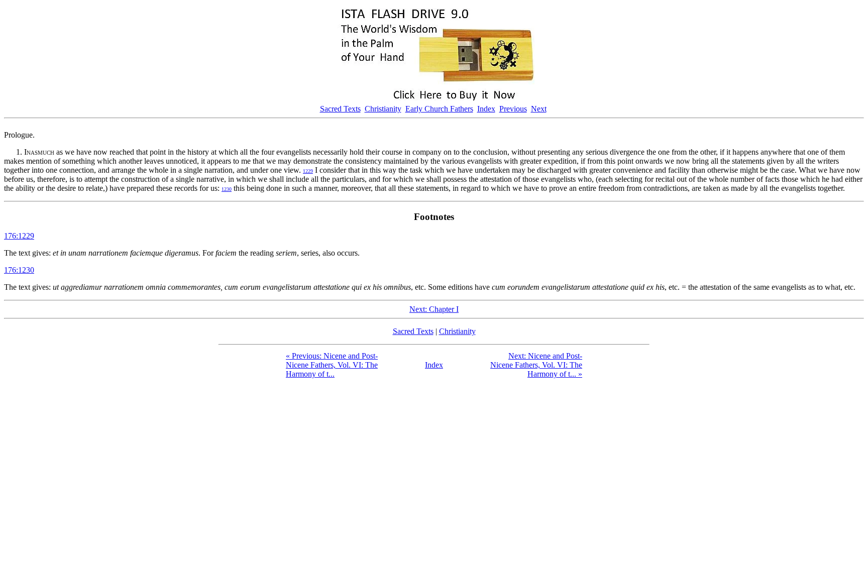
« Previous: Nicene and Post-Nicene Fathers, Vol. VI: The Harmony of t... (332, 365)
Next (539, 108)
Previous (513, 108)
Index (486, 108)
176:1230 (19, 270)
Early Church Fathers (439, 108)
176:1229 (19, 236)
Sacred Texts (340, 108)
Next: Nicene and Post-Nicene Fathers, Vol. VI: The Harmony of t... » (536, 365)
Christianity (383, 108)
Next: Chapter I (434, 309)
